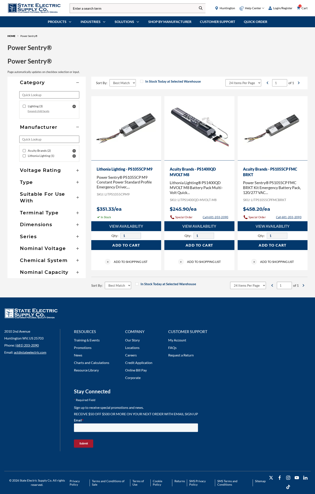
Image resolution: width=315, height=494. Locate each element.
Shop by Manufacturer (169, 22)
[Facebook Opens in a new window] (280, 478)
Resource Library (86, 370)
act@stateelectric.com (30, 352)
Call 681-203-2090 (215, 217)
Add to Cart (126, 245)
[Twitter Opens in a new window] (271, 478)
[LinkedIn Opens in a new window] (305, 478)
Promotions (83, 347)
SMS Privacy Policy (197, 482)
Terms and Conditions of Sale (108, 482)
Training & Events (87, 340)
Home (11, 36)
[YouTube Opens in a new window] (297, 478)
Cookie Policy (157, 482)
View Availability (126, 226)
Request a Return (181, 355)
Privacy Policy (75, 482)
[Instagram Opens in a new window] (288, 478)
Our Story (132, 340)
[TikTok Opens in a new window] (288, 487)
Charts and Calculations (91, 363)
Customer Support (217, 22)
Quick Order (255, 22)
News (78, 355)
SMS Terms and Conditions (227, 482)
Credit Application (138, 363)
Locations (132, 347)
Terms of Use (138, 482)
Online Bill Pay (136, 370)
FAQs (172, 347)
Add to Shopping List (127, 262)
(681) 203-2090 (27, 345)
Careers (131, 355)
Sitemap (260, 481)
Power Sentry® (29, 36)
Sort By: (101, 83)
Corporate (133, 378)
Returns (179, 481)
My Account (177, 340)
